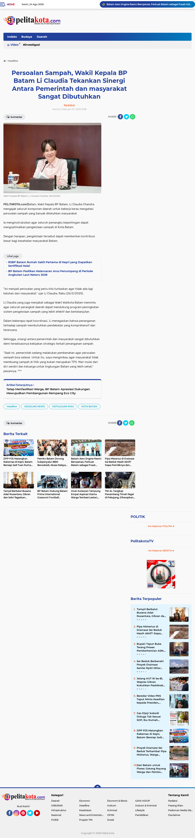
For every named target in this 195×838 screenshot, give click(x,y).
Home (11, 4)
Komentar (16, 117)
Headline (12, 406)
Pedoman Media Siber (180, 810)
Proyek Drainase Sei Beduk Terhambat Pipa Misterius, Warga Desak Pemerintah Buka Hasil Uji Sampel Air (151, 751)
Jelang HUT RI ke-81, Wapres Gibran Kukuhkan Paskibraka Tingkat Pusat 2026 (151, 682)
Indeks (12, 36)
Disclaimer (174, 815)
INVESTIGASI (32, 44)
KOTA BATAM (89, 406)
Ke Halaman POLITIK (160, 526)
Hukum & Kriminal (146, 805)
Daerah (42, 36)
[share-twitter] (126, 116)
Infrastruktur (58, 810)
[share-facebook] (120, 116)
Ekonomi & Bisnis (117, 800)
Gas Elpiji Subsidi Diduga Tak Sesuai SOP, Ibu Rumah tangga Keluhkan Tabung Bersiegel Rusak (149, 717)
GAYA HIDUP (142, 800)
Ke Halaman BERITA (160, 550)
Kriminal (112, 810)
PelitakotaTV (142, 541)
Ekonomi (84, 800)
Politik (55, 819)
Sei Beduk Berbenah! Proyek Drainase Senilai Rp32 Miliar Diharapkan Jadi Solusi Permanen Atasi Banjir (151, 665)
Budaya (26, 36)
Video (14, 44)
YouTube (39, 818)
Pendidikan (141, 815)
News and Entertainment (93, 815)
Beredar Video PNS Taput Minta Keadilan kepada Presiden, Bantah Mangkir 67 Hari (151, 699)
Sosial (110, 819)
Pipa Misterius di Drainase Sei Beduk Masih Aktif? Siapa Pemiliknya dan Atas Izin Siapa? (149, 4)
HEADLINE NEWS (34, 406)
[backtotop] (97, 788)
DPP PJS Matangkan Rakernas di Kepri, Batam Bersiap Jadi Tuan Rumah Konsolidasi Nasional (150, 734)
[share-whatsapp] (132, 116)
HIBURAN (57, 805)
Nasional (56, 815)
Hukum (111, 805)
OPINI (110, 815)
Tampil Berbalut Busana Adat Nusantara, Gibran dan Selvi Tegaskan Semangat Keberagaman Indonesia (151, 613)
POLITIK (138, 517)
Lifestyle (140, 810)
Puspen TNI (86, 819)
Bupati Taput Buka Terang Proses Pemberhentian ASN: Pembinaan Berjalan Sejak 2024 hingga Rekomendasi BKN (150, 647)
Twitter (32, 818)
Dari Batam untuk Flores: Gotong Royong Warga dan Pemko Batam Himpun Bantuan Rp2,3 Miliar (151, 769)
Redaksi (172, 800)
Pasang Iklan (175, 805)
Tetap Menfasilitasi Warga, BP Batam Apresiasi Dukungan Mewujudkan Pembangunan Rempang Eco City (48, 391)
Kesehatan (85, 810)
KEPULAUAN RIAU (63, 406)
